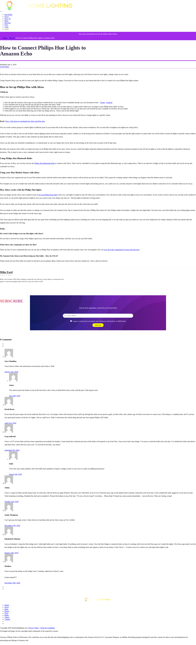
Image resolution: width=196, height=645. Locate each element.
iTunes (102, 103)
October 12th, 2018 (11, 502)
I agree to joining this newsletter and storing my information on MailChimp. (99, 321)
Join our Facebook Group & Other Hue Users (98, 34)
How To (8, 19)
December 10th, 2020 (12, 583)
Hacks (7, 611)
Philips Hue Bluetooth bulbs (44, 163)
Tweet (2, 67)
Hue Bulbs (8, 15)
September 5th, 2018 (12, 450)
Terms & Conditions (47, 628)
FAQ (6, 25)
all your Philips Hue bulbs (48, 195)
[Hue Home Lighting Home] (40, 11)
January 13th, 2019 (11, 553)
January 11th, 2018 (11, 372)
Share (7, 67)
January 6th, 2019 (15, 474)
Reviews (8, 23)
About (7, 617)
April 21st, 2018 (10, 423)
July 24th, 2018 (14, 396)
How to (12, 38)
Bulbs (7, 615)
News (7, 17)
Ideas (6, 21)
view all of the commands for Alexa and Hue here (121, 250)
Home (5, 38)
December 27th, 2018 (12, 525)
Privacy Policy (34, 628)
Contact (7, 619)
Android (109, 103)
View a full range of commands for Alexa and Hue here (25, 121)
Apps (6, 27)
